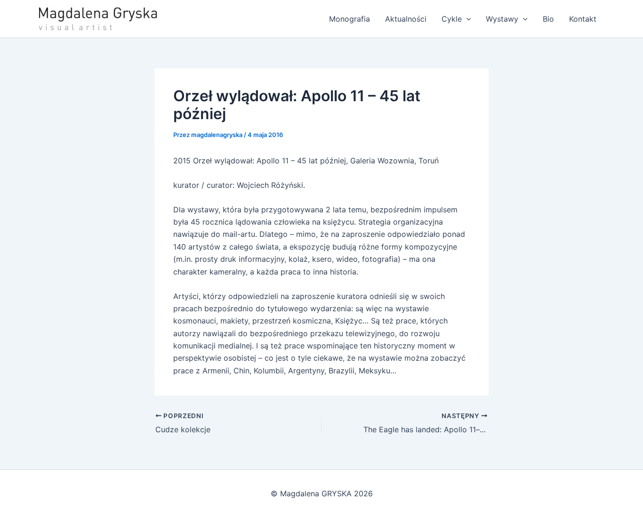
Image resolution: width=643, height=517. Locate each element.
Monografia (349, 19)
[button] (466, 19)
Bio (548, 19)
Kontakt (582, 19)
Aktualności (405, 19)
